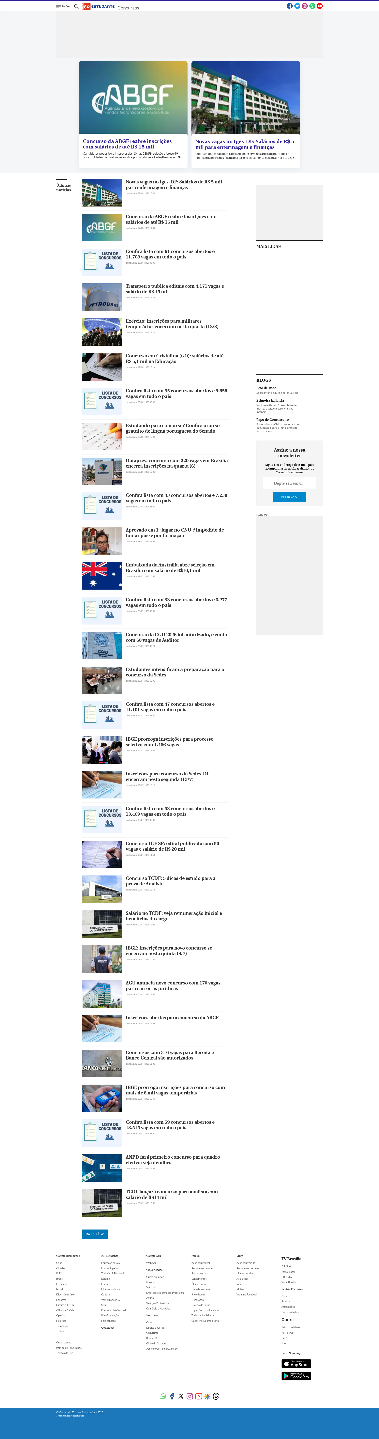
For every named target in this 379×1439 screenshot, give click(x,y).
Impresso (152, 1315)
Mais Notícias (95, 1234)
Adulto (150, 1297)
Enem (104, 1284)
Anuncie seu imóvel (202, 1268)
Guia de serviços (200, 1289)
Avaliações (242, 1278)
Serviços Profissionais (158, 1303)
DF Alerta (287, 1266)
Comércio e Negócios (158, 1308)
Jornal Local (288, 1271)
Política (60, 1273)
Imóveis (150, 1282)
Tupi (283, 1343)
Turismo (60, 1331)
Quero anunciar (155, 1276)
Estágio (105, 1278)
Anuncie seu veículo (247, 1268)
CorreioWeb (153, 1256)
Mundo (60, 1289)
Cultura (105, 1294)
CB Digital (152, 1332)
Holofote (61, 1320)
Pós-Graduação (110, 1315)
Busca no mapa (199, 1273)
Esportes (61, 1299)
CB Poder (286, 1277)
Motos (240, 1289)
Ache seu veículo (245, 1262)
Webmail (151, 1262)
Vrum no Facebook (246, 1294)
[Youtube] (198, 1396)
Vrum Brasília (288, 1282)
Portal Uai (287, 1332)
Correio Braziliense (68, 1256)
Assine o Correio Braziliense (162, 1348)
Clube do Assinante (157, 1343)
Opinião (60, 1315)
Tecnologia (62, 1326)
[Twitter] (297, 8)
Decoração (197, 1299)
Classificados (154, 1270)
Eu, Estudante (109, 1256)
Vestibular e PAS (110, 1299)
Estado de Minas (290, 1327)
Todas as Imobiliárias (203, 1315)
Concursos (128, 7)
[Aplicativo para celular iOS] (296, 1364)
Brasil (59, 1278)
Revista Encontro (292, 1289)
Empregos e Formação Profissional (165, 1292)
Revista (285, 1301)
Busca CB (151, 1338)
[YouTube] (320, 8)
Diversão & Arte (65, 1294)
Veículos (151, 1287)
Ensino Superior (110, 1268)
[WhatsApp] (312, 8)
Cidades (60, 1268)
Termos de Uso (64, 1352)
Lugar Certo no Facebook (205, 1310)
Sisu (103, 1305)
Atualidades (288, 1306)
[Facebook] (290, 8)
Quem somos (63, 1342)
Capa (59, 1262)
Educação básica (110, 1262)
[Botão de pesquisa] (75, 6)
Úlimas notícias (199, 1284)
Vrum (239, 1256)
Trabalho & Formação (113, 1273)
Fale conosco (108, 1320)
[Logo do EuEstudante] (98, 6)
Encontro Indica (290, 1312)
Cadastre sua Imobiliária (205, 1320)
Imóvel (195, 1256)
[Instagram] (305, 8)
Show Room (198, 1294)
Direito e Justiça (65, 1305)
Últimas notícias (63, 187)
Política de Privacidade (69, 1347)
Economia (61, 1284)
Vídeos (240, 1284)
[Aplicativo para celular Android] (296, 1376)
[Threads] (215, 1396)
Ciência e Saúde (65, 1310)
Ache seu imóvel (200, 1262)
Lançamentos (199, 1278)
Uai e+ (285, 1337)
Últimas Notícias (110, 1289)
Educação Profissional (113, 1310)
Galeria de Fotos (200, 1305)
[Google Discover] (207, 1396)
